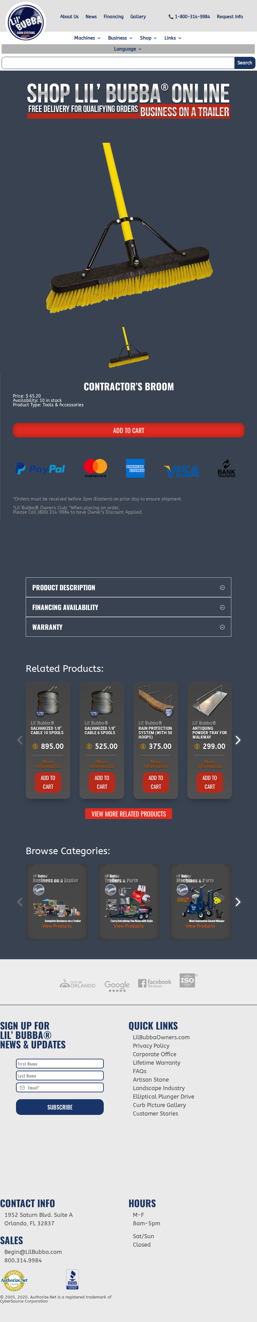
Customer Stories (155, 1113)
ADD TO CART (128, 430)
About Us (69, 17)
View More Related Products (129, 813)
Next (236, 740)
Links (170, 38)
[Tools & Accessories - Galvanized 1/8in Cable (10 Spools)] (48, 701)
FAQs (139, 1071)
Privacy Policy (151, 1045)
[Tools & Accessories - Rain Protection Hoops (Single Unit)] (156, 701)
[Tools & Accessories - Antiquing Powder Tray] (210, 701)
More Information (48, 764)
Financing (113, 17)
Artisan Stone (151, 1079)
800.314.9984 (23, 1260)
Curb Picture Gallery (159, 1105)
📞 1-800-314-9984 (189, 17)
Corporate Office (154, 1054)
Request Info (230, 17)
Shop (145, 38)
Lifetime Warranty (156, 1062)
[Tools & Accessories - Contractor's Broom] (128, 230)
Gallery (138, 17)
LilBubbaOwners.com (161, 1037)
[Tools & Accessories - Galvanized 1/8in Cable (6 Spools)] (102, 701)
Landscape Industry (159, 1088)
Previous (21, 740)
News (91, 17)
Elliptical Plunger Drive (163, 1096)
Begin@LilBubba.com (33, 1252)
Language (125, 49)
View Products (57, 926)
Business (117, 38)
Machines (84, 38)
